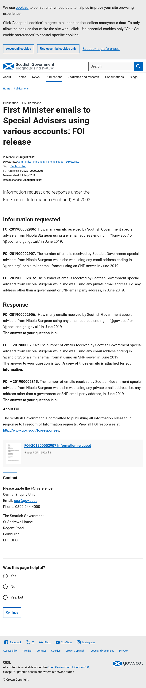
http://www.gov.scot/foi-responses (31, 430)
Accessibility (10, 650)
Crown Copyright (76, 650)
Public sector (18, 166)
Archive (27, 650)
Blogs (133, 77)
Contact (41, 650)
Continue (12, 612)
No (13, 586)
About (7, 77)
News (36, 77)
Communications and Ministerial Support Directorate (48, 161)
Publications (54, 77)
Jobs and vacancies (102, 650)
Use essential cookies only (58, 48)
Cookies (55, 650)
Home (6, 88)
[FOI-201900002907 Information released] (13, 453)
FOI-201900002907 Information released (57, 445)
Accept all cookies (18, 48)
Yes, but (17, 597)
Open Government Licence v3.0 (68, 667)
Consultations (114, 77)
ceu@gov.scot (25, 500)
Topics (21, 77)
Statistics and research (83, 77)
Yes (13, 576)
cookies (22, 7)
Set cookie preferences (101, 48)
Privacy (123, 650)
